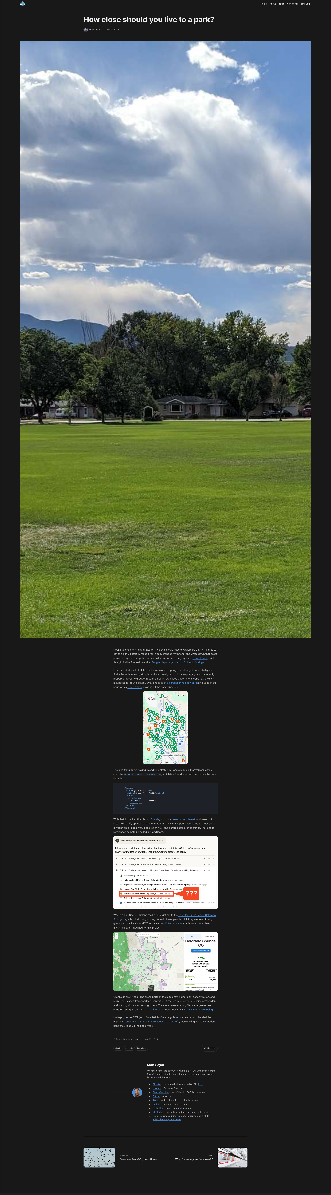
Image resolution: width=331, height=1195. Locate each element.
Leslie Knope (200, 658)
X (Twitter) (158, 1108)
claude (118, 1048)
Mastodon (158, 1112)
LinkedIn (157, 1088)
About (273, 3)
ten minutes (153, 1009)
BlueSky (157, 1084)
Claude (155, 819)
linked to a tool (173, 923)
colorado (129, 1048)
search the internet (184, 819)
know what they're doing (198, 1009)
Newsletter (292, 3)
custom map (134, 687)
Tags (281, 3)
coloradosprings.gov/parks (182, 682)
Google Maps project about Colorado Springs (178, 662)
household (141, 1048)
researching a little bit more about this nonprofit (151, 1021)
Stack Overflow (161, 1092)
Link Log (305, 3)
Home (264, 3)
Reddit (156, 1104)
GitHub (156, 1096)
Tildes (156, 1100)
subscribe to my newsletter (167, 1119)
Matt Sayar (94, 29)
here (200, 1084)
